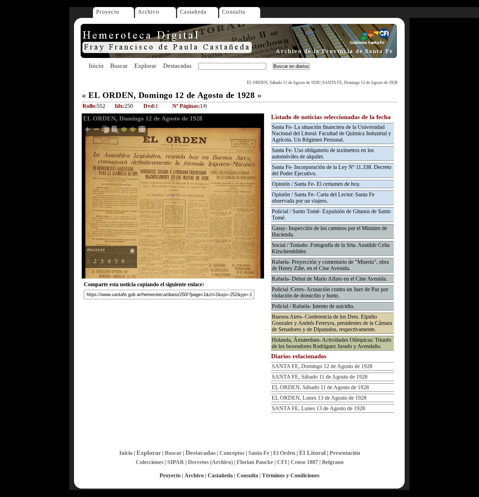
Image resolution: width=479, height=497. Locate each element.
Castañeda (193, 12)
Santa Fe (258, 453)
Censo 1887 (304, 462)
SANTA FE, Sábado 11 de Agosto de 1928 (319, 377)
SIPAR (175, 462)
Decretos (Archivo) (210, 462)
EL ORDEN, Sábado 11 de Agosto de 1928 (283, 82)
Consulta (233, 12)
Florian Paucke (255, 462)
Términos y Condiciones (290, 475)
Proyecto (107, 12)
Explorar (145, 65)
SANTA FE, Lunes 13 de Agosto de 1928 (318, 408)
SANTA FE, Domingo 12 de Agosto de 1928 (359, 82)
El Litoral (312, 452)
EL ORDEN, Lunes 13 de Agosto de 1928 (319, 398)
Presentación (345, 453)
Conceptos (232, 453)
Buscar (119, 65)
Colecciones (149, 462)
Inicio (96, 65)
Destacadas (177, 65)
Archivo (148, 12)
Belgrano (333, 462)
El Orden (284, 453)
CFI (282, 462)
